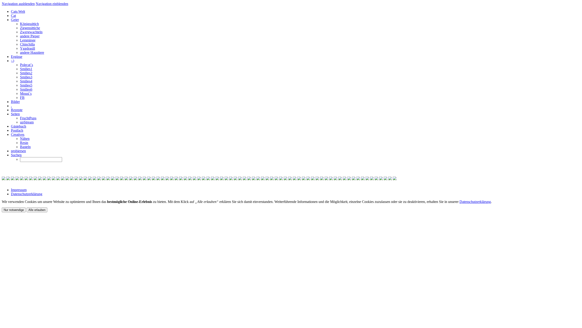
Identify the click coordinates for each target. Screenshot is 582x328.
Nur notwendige (14, 210)
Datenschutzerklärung (26, 194)
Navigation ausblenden (18, 4)
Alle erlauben (36, 210)
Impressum (19, 190)
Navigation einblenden (52, 4)
